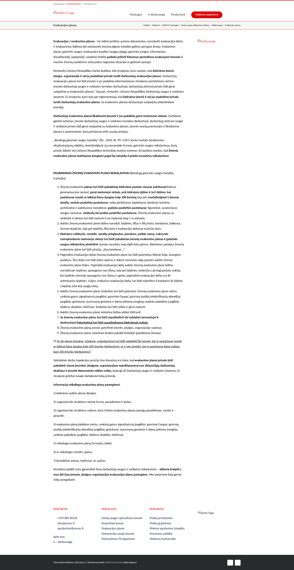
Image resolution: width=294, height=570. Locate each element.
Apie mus (59, 537)
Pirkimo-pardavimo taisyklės (167, 528)
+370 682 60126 (73, 4)
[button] (239, 14)
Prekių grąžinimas (160, 523)
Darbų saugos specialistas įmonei (122, 518)
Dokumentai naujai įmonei (118, 534)
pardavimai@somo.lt (71, 528)
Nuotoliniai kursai (112, 523)
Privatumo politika (161, 534)
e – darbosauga (62, 542)
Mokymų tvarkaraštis (163, 539)
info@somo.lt (90, 4)
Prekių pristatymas (161, 518)
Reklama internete (114, 562)
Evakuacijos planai (113, 528)
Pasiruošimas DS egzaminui (118, 539)
